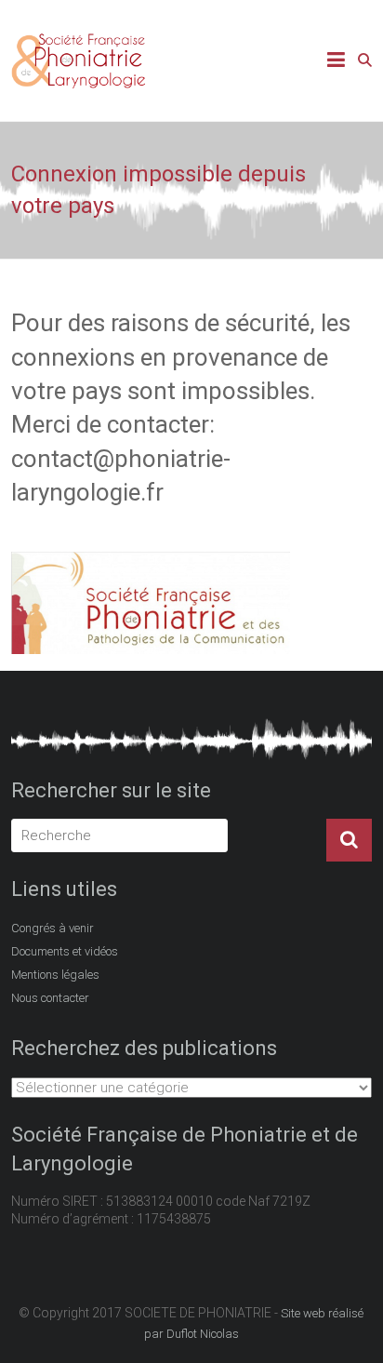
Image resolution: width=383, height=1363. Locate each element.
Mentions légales (55, 975)
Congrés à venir (52, 928)
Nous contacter (50, 998)
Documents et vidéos (64, 951)
